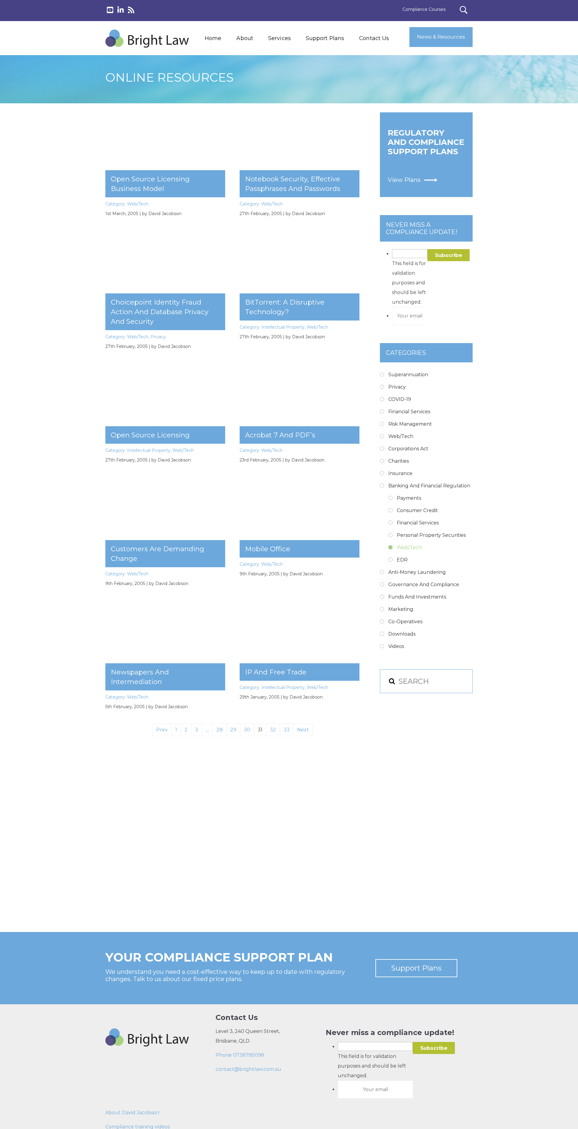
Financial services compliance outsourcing (294, 84)
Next (303, 730)
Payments (409, 498)
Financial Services (409, 411)
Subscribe (448, 255)
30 (247, 730)
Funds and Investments (417, 597)
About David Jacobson (132, 1112)
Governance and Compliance (423, 584)
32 (273, 730)
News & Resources (441, 37)
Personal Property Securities (431, 535)
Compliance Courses (424, 9)
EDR (402, 560)
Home (213, 38)
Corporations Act (408, 449)
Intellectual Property (283, 327)
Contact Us (374, 38)
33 (287, 730)
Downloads (401, 634)
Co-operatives (405, 621)
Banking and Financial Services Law (291, 57)
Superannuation (408, 374)
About (244, 38)
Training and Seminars (291, 71)
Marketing (400, 609)
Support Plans (325, 38)
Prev (162, 730)
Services (279, 38)
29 (233, 730)
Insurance (400, 473)
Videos (396, 646)
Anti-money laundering (417, 572)
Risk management (410, 424)
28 (219, 730)
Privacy (158, 336)
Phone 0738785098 (240, 1055)
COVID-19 (399, 399)
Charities (398, 461)
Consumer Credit (417, 510)
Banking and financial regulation (429, 486)
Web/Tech (137, 204)
